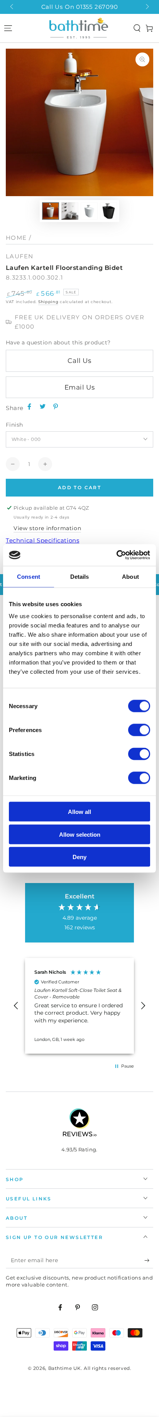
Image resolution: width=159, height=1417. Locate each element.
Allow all (79, 812)
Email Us (79, 387)
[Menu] (8, 28)
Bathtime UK (64, 1368)
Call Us (79, 360)
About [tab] (130, 576)
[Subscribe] (148, 1260)
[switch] (139, 730)
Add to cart (79, 487)
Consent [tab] (28, 576)
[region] (79, 1005)
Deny (79, 857)
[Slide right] (146, 7)
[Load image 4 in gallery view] (108, 211)
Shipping (48, 301)
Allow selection (79, 834)
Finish (14, 424)
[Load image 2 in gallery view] (69, 211)
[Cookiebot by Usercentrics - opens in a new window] (116, 555)
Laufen (20, 256)
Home (16, 237)
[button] (137, 28)
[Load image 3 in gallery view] (89, 211)
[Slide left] (12, 7)
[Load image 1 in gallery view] (50, 211)
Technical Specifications (42, 540)
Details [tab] (79, 576)
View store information (47, 528)
